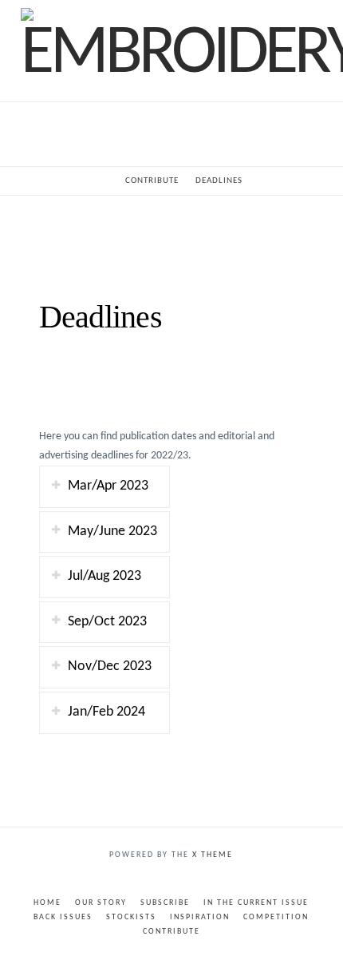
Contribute (171, 931)
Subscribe (165, 903)
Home (47, 903)
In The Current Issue (256, 903)
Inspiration (200, 917)
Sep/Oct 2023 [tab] (107, 621)
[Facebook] (161, 879)
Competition (276, 917)
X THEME (212, 855)
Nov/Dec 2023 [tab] (110, 666)
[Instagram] (181, 879)
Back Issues (63, 917)
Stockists (131, 917)
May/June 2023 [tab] (112, 531)
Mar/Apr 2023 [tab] (108, 486)
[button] (171, 134)
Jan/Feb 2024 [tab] (106, 712)
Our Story (101, 903)
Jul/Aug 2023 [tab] (104, 576)
